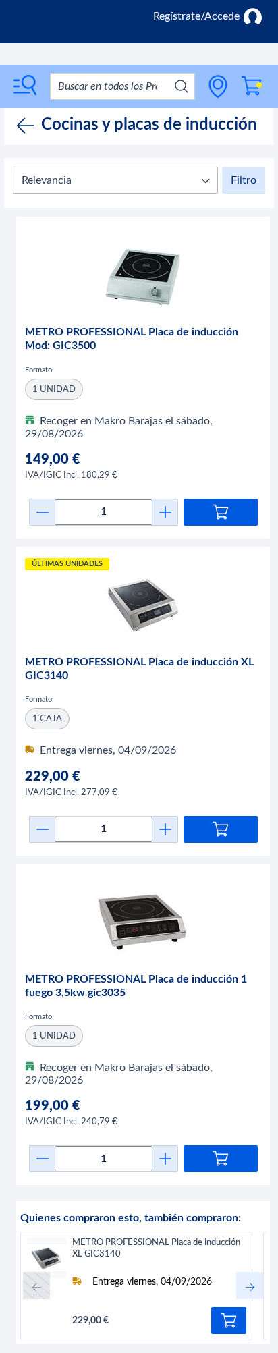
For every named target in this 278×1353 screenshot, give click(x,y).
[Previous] (36, 1285)
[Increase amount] (164, 512)
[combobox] (122, 86)
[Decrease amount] (42, 512)
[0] (251, 86)
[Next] (249, 1285)
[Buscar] (181, 86)
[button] (115, 180)
